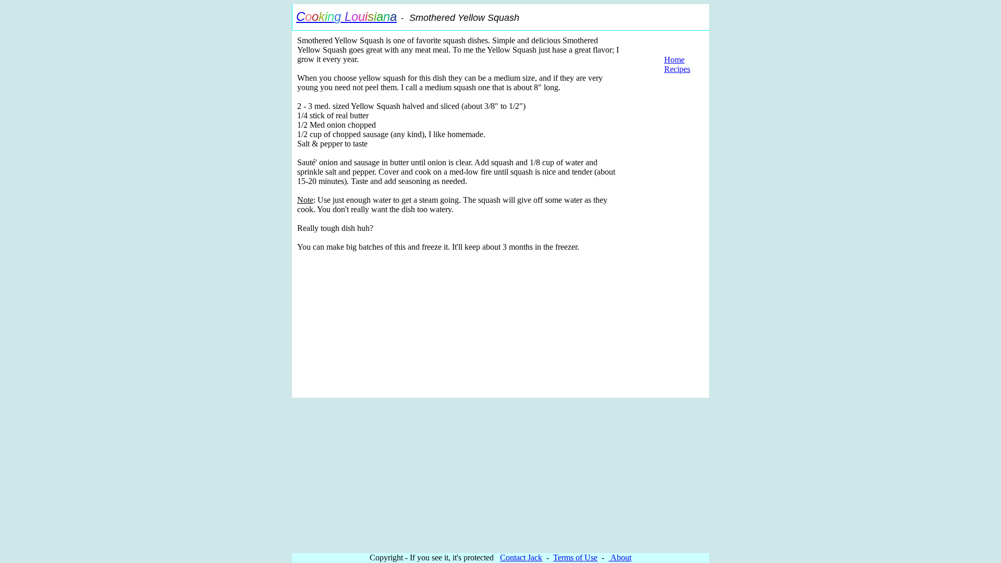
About (619, 557)
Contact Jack (521, 557)
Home (674, 59)
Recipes (677, 69)
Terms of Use (575, 557)
